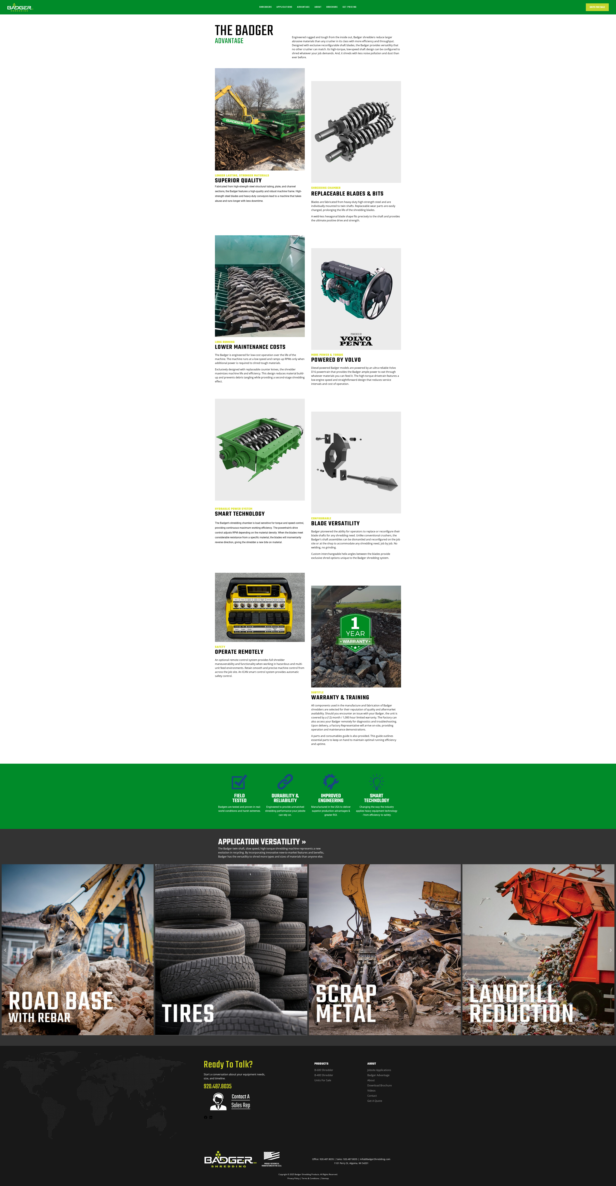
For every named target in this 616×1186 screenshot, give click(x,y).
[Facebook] (206, 1118)
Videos (371, 1090)
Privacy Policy (293, 1178)
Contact (372, 1095)
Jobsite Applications (379, 1070)
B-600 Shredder (323, 1070)
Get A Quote (374, 1101)
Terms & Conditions (310, 1178)
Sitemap (325, 1178)
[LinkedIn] (211, 1118)
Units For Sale (597, 7)
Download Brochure (379, 1085)
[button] (5, 950)
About (371, 1080)
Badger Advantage (378, 1075)
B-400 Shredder (323, 1075)
